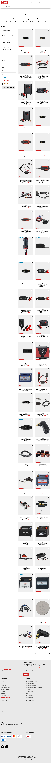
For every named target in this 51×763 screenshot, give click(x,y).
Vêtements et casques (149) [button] (7, 30)
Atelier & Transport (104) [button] (6, 49)
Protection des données (31, 707)
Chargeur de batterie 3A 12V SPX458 (42, 102)
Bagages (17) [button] (4, 37)
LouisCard (3, 693)
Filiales (2, 705)
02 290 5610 (8, 669)
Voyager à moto (29, 691)
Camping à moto (29, 697)
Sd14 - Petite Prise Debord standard (25, 646)
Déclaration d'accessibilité (31, 713)
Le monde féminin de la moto (32, 681)
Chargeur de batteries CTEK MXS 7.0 (25, 414)
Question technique (4, 685)
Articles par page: (21, 653)
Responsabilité (4, 711)
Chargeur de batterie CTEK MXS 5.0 (42, 128)
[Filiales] (23, 2)
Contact (2, 681)
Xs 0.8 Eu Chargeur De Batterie (25, 206)
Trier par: (38, 27)
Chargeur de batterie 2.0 (26, 257)
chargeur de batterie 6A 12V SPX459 (25, 128)
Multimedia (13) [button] (5, 44)
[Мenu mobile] (2, 6)
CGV (27, 705)
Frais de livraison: (18, 757)
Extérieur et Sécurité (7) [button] (6, 42)
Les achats (3, 707)
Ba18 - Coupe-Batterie (26, 492)
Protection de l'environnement (32, 715)
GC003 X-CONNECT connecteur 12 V (42, 389)
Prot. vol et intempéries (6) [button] (7, 40)
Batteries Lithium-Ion (42, 492)
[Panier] (49, 2)
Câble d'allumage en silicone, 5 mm (26, 465)
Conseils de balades (30, 683)
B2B (2, 683)
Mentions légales (29, 703)
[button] (48, 6)
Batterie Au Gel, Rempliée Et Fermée (25, 389)
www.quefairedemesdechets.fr (12, 724)
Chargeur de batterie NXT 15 (43, 257)
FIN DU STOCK (7, 83)
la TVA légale (27, 756)
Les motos (28, 693)
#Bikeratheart (29, 689)
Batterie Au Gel (25, 543)
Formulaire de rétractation (31, 711)
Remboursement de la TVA (6, 709)
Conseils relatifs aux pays (31, 685)
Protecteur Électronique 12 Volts (42, 414)
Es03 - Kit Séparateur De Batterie (42, 517)
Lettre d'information (5, 689)
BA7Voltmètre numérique (25, 568)
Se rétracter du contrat (5, 697)
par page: (26, 27)
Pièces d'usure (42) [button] (5, 32)
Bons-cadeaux (3, 691)
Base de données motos (5, 687)
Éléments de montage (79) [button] (7, 51)
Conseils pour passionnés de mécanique (34, 687)
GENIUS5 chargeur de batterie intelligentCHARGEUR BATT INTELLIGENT (42, 284)
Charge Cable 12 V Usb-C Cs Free (42, 206)
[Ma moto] (32, 2)
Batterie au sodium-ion (26, 594)
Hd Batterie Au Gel (42, 594)
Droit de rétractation (30, 709)
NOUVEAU (6, 77)
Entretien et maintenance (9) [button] (7, 35)
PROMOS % (7, 80)
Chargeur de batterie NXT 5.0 (26, 283)
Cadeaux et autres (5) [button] (6, 47)
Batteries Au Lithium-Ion (42, 543)
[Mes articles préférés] (40, 2)
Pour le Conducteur (30, 695)
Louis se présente (4, 703)
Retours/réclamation (5, 695)
